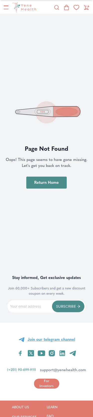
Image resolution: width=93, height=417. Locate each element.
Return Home (46, 182)
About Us (24, 407)
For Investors (46, 383)
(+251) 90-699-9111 (21, 370)
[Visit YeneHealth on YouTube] (41, 353)
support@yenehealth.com (63, 369)
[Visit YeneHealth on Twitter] (31, 353)
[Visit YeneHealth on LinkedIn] (62, 353)
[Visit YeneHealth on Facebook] (20, 353)
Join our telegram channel (51, 339)
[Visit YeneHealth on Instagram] (52, 353)
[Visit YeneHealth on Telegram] (72, 353)
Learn (58, 407)
